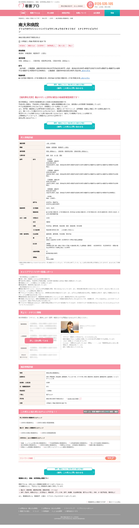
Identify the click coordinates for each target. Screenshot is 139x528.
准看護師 (54, 147)
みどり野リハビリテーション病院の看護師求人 (59, 447)
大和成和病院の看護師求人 (79, 443)
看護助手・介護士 (63, 147)
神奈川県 (44, 18)
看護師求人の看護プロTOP (96, 502)
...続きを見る (85, 71)
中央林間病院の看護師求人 (58, 443)
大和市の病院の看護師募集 (45, 423)
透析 (60, 155)
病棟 (47, 155)
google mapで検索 (73, 398)
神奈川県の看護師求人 (52, 373)
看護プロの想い (25, 511)
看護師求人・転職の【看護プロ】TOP (29, 18)
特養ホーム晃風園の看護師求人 (31, 447)
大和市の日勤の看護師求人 (29, 433)
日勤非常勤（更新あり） (81, 151)
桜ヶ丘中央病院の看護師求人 (100, 443)
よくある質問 (57, 511)
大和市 (51, 18)
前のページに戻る (114, 502)
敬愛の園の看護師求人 (96, 445)
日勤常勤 (60, 151)
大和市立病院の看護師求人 (48, 445)
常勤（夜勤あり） (51, 151)
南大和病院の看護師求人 (29, 445)
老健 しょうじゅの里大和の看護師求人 (34, 443)
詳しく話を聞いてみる (39, 341)
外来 (51, 155)
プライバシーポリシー (86, 508)
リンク (36, 511)
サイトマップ (70, 508)
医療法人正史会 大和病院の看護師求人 (73, 445)
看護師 (48, 147)
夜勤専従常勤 (69, 151)
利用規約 (46, 511)
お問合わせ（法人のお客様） (52, 508)
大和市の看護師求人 (27, 423)
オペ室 (56, 155)
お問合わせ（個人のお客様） (29, 508)
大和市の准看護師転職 (48, 433)
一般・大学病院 (50, 143)
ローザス (75, 511)
